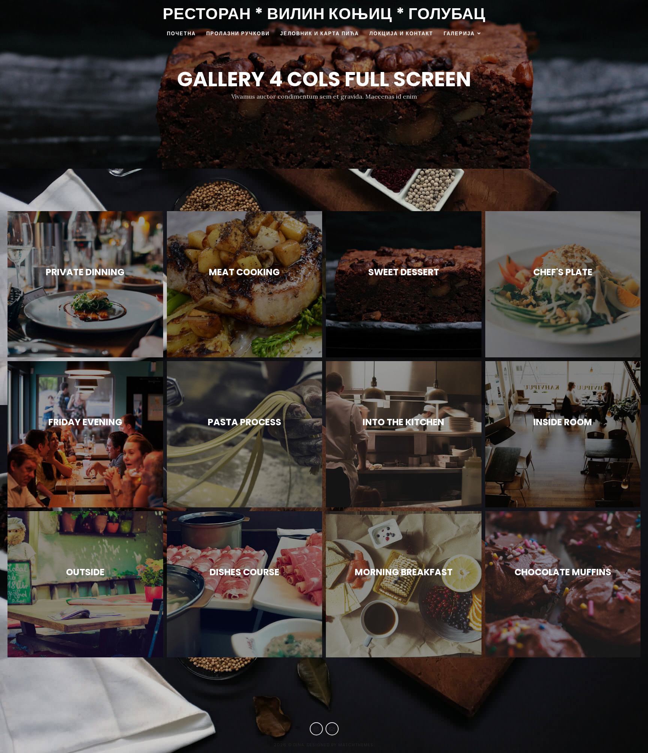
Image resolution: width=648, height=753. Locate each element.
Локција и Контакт (401, 33)
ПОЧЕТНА (181, 33)
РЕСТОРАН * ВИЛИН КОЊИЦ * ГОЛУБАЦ (324, 14)
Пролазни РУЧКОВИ (238, 33)
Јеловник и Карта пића (319, 33)
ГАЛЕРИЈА (459, 33)
